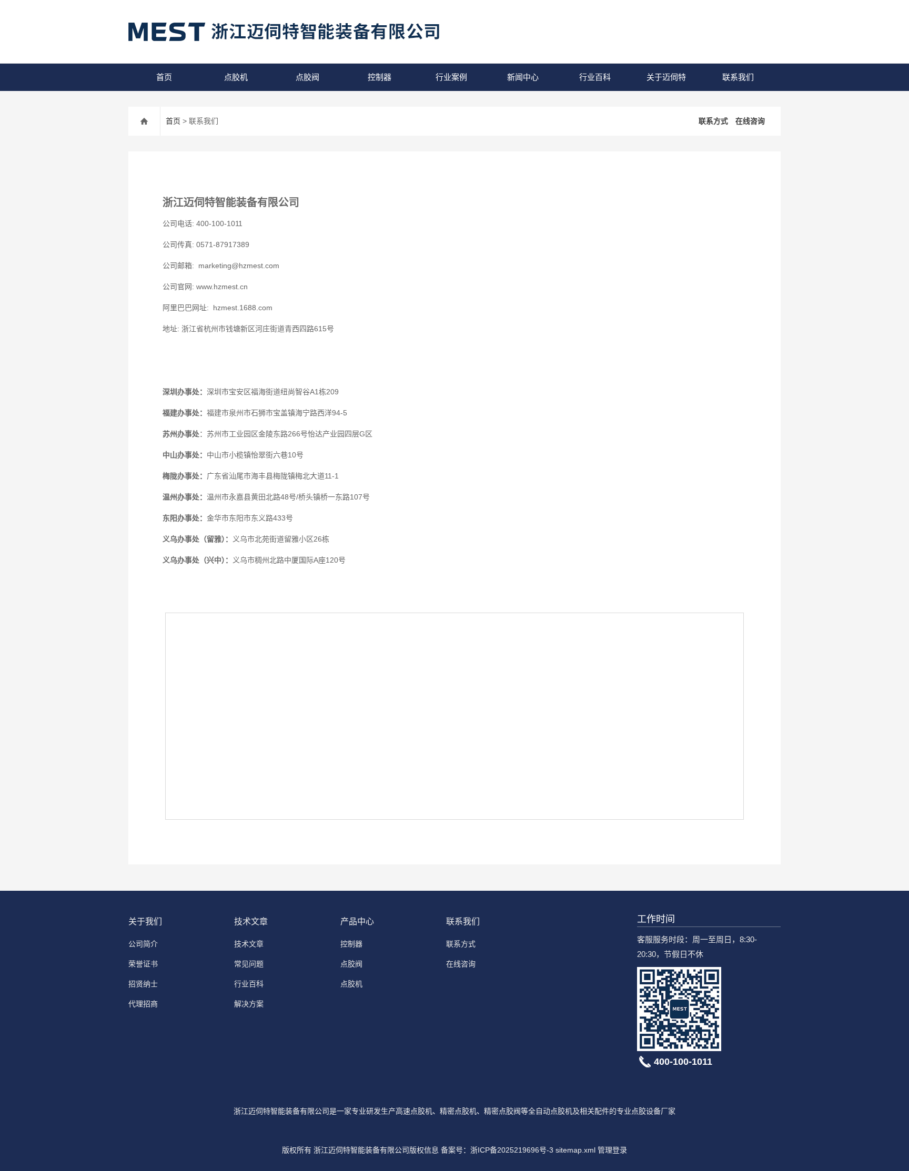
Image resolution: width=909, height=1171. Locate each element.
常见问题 (249, 964)
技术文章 (251, 921)
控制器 (379, 77)
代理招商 (143, 1004)
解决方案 (249, 1004)
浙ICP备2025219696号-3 (511, 1150)
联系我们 (738, 77)
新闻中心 (523, 77)
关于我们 (145, 921)
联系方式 (713, 121)
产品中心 (357, 921)
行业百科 (595, 77)
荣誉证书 (143, 964)
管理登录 (612, 1150)
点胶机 (236, 77)
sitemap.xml (575, 1150)
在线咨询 (750, 121)
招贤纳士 (143, 984)
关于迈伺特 (666, 77)
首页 (164, 77)
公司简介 (143, 944)
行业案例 (451, 77)
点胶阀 (307, 77)
